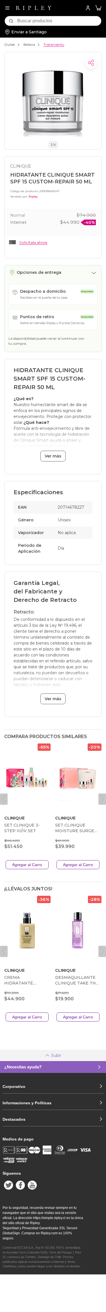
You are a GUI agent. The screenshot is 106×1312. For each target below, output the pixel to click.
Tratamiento (54, 44)
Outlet (9, 44)
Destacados (14, 1119)
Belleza (29, 44)
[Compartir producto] (91, 63)
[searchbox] (59, 21)
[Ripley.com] (33, 8)
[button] (98, 8)
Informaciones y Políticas (27, 1103)
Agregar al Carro (27, 864)
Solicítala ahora (33, 242)
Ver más (53, 456)
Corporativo (14, 1086)
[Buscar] (11, 21)
